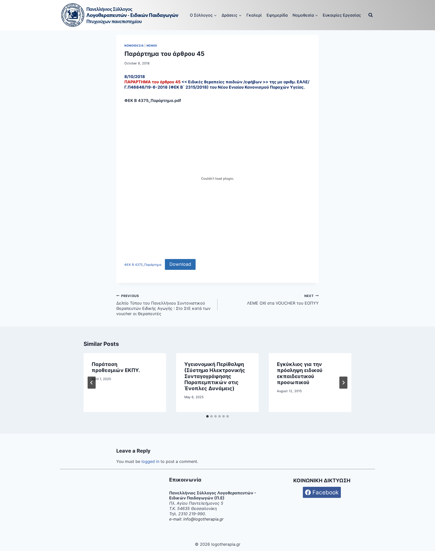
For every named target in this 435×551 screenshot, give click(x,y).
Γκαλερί (254, 15)
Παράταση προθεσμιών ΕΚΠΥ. (116, 367)
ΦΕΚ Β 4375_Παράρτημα (142, 265)
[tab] (207, 416)
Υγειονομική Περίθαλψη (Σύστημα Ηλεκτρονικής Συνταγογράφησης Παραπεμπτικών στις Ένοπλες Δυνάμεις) (214, 376)
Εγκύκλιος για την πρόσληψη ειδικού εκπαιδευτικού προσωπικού (299, 373)
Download (180, 264)
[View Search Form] (370, 15)
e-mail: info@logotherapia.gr (196, 519)
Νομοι (152, 45)
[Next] (343, 383)
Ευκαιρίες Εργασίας (342, 15)
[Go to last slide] (92, 383)
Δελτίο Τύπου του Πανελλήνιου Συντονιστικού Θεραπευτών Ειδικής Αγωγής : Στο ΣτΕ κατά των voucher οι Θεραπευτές (163, 305)
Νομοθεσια (133, 45)
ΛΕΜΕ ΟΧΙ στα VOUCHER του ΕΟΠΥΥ (283, 300)
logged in (150, 461)
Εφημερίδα (277, 15)
